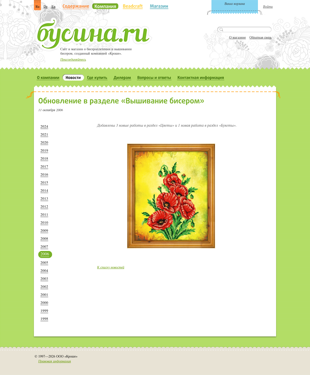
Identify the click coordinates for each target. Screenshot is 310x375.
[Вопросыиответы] (154, 77)
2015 (44, 182)
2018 (44, 158)
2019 (44, 150)
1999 (44, 310)
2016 (44, 174)
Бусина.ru (93, 34)
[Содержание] (75, 6)
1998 (44, 318)
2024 (44, 126)
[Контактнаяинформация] (200, 77)
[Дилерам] (122, 77)
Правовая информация (54, 361)
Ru (37, 6)
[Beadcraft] (133, 6)
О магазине (237, 37)
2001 (44, 294)
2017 (44, 166)
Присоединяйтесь (73, 59)
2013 (44, 198)
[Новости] (73, 77)
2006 (44, 254)
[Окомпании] (48, 77)
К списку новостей (110, 267)
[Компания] (105, 6)
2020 (44, 142)
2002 (44, 286)
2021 (44, 134)
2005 (44, 262)
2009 (44, 230)
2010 (44, 222)
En (53, 6)
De (45, 6)
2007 (44, 246)
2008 (44, 238)
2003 (44, 278)
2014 (44, 190)
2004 (44, 270)
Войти (268, 6)
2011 (44, 214)
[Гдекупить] (97, 77)
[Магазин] (159, 6)
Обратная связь (260, 37)
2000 (44, 302)
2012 (44, 206)
